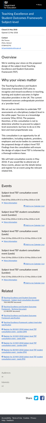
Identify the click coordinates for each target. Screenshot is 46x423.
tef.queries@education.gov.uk (11, 48)
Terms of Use (17, 418)
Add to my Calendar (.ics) (34, 206)
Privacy (33, 418)
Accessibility (6, 418)
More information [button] (10, 203)
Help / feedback (8, 420)
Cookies (26, 418)
